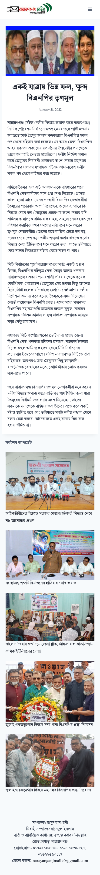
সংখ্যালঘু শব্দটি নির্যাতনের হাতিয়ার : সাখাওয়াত (41, 583)
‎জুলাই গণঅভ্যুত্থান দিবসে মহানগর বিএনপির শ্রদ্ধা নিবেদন (48, 790)
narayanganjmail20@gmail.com (60, 861)
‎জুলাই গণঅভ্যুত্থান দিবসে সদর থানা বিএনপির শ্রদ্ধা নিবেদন (49, 725)
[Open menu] (90, 9)
